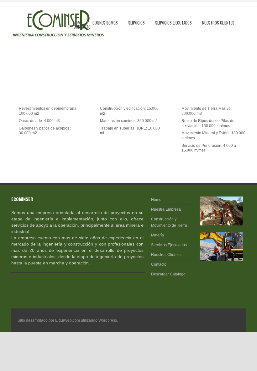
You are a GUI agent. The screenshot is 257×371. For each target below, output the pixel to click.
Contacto (82, 27)
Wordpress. (108, 320)
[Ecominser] (38, 23)
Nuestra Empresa (166, 209)
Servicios (134, 23)
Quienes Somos (102, 23)
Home (77, 23)
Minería (157, 235)
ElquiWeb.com (67, 320)
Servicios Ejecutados (173, 23)
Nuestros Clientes (218, 23)
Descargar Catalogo (168, 274)
